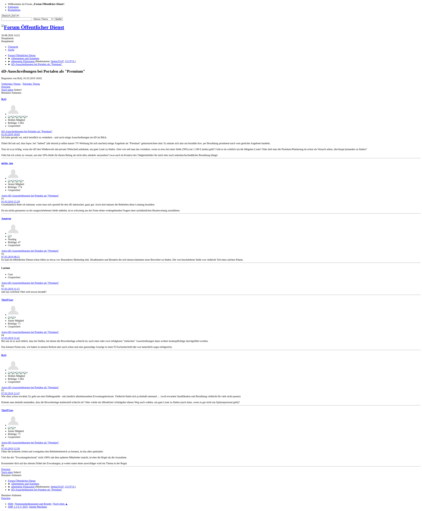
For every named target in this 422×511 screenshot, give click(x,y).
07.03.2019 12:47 (10, 393)
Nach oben (7, 472)
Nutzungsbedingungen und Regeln (33, 503)
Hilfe (10, 503)
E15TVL (70, 61)
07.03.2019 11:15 (10, 288)
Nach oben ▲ (60, 503)
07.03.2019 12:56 (10, 448)
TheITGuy (7, 299)
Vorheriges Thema (10, 83)
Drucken (5, 86)
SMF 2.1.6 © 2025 (18, 506)
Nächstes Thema (31, 83)
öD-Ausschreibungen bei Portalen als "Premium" (26, 131)
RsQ (3, 99)
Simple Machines (38, 506)
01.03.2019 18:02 (10, 134)
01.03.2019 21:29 (10, 201)
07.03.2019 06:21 (10, 256)
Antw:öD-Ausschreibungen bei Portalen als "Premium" (30, 195)
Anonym (6, 218)
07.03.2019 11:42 (10, 338)
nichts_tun (7, 163)
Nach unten (7, 89)
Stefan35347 (57, 61)
